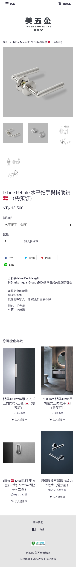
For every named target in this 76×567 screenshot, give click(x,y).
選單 (12, 4)
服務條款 (25, 559)
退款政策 (51, 559)
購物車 (67, 4)
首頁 (5, 42)
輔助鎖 (7, 218)
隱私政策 (38, 559)
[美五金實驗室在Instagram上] (42, 530)
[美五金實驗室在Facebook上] (34, 530)
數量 (6, 234)
